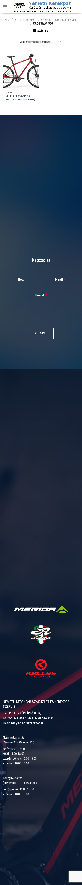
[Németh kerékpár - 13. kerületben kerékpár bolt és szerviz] (40, 7)
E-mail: (60, 279)
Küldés (40, 333)
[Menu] (5, 6)
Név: (22, 279)
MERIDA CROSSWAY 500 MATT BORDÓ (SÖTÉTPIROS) (20, 97)
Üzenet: (41, 295)
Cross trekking (66, 20)
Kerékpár (29, 20)
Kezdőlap (11, 20)
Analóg (46, 20)
